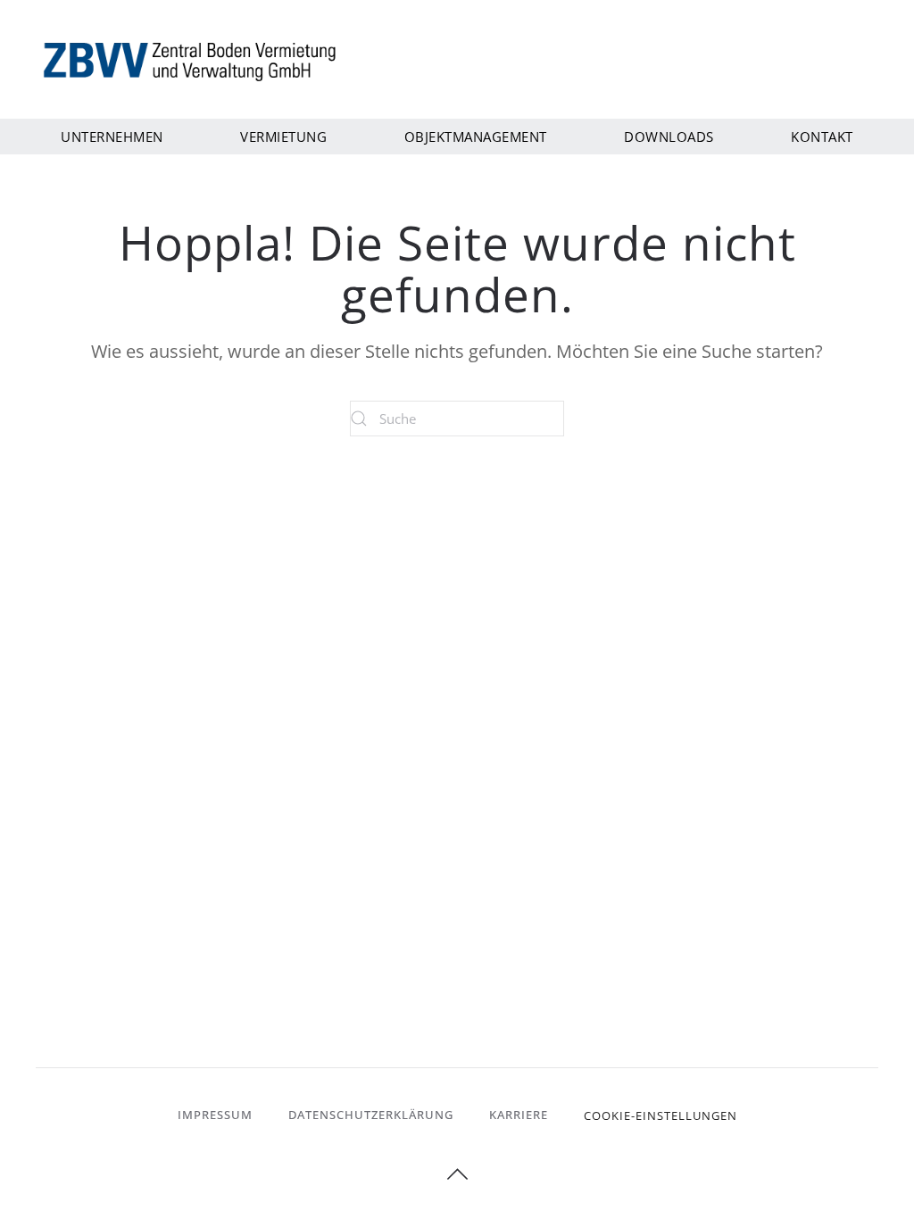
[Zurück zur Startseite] (192, 60)
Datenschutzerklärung (370, 1115)
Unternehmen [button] (112, 136)
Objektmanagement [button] (475, 136)
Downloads (669, 136)
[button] (457, 1174)
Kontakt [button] (822, 136)
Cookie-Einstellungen (660, 1115)
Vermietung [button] (283, 136)
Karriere (518, 1115)
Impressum (215, 1115)
